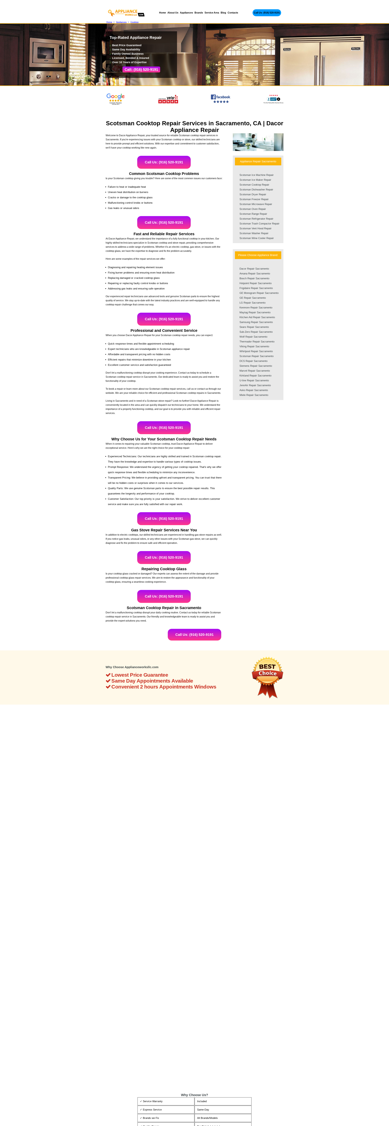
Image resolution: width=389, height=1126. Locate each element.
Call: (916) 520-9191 (141, 69)
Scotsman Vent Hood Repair (255, 228)
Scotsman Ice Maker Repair (255, 179)
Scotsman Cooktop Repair (254, 184)
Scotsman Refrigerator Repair (256, 218)
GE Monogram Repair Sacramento (259, 293)
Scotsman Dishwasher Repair (256, 189)
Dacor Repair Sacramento (254, 268)
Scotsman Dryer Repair (252, 194)
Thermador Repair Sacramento (256, 341)
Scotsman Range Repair (253, 213)
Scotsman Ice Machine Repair (256, 175)
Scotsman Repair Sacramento (256, 356)
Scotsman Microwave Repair (255, 204)
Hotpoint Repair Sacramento (255, 283)
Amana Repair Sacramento (254, 273)
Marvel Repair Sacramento (254, 370)
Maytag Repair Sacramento (254, 312)
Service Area (212, 12)
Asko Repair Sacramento (253, 390)
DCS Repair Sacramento (253, 361)
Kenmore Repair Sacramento (255, 307)
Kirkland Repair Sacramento (255, 375)
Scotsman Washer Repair (254, 233)
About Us (172, 12)
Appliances (186, 12)
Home (162, 12)
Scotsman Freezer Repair (254, 199)
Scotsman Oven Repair (252, 209)
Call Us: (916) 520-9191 (267, 12)
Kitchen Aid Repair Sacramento (257, 317)
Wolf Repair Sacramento (253, 336)
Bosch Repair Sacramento (254, 278)
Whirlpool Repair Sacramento (256, 351)
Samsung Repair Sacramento (256, 322)
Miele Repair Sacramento (253, 395)
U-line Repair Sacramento (254, 380)
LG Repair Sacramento (252, 302)
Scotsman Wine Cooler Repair (256, 238)
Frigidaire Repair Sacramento (256, 288)
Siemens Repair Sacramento (255, 365)
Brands (198, 12)
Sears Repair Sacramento (254, 327)
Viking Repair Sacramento (254, 346)
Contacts (233, 12)
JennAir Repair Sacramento (255, 385)
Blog (223, 12)
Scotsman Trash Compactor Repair (259, 223)
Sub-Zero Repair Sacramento (256, 331)
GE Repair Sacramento (252, 297)
